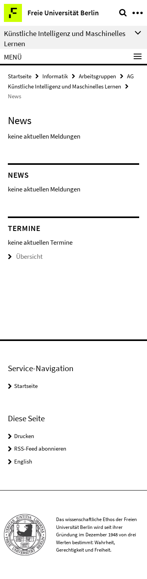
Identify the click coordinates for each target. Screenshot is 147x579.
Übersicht (29, 256)
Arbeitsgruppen (97, 76)
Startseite (19, 76)
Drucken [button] (24, 436)
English (23, 461)
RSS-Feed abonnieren (40, 448)
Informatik (55, 76)
